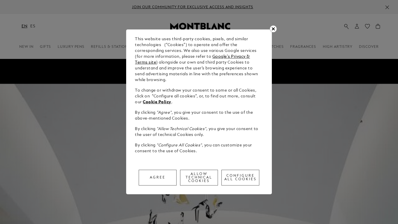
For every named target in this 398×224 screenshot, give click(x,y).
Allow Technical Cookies (199, 177)
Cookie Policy (157, 102)
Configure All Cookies (240, 177)
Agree (157, 177)
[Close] (273, 28)
